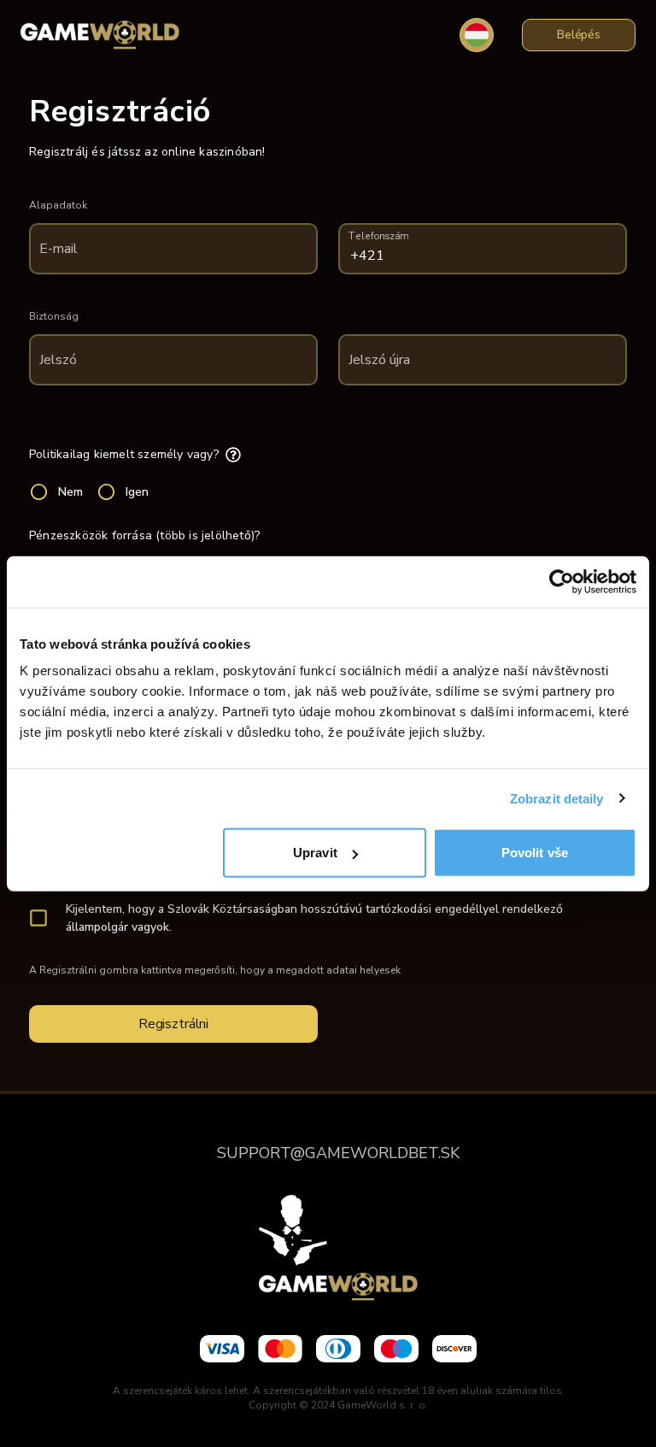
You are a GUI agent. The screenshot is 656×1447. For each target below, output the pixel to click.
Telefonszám (378, 236)
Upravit (315, 852)
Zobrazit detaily (557, 798)
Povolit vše (534, 852)
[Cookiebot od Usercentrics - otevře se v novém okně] (561, 581)
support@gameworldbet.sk (338, 1153)
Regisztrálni (173, 1024)
